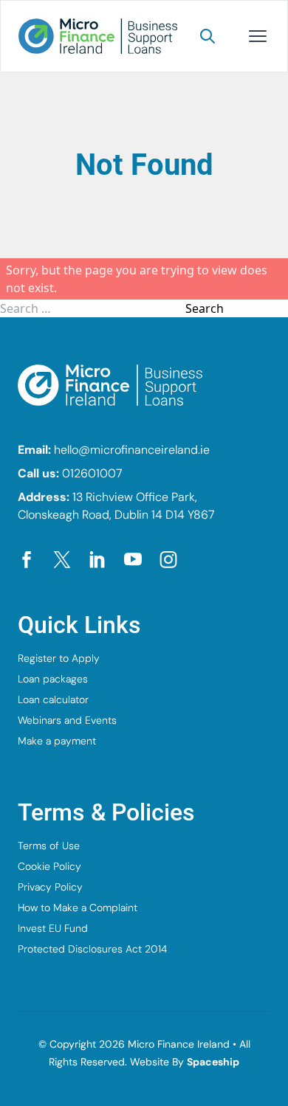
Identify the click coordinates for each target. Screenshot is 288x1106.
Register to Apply (59, 658)
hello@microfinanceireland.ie (132, 449)
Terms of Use (49, 845)
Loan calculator (53, 699)
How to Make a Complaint (77, 907)
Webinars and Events (67, 720)
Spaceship (213, 1061)
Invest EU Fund (53, 928)
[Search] (207, 36)
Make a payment (57, 740)
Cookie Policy (49, 866)
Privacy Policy (50, 887)
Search (204, 308)
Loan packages (53, 678)
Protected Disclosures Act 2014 (92, 948)
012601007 (92, 473)
